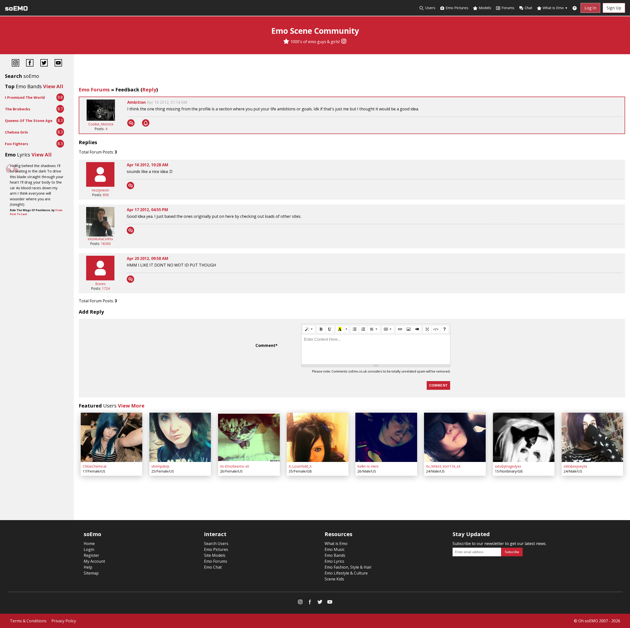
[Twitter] (44, 63)
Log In (590, 8)
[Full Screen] (427, 329)
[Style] (309, 329)
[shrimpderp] (180, 437)
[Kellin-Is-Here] (386, 437)
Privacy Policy (63, 621)
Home (89, 543)
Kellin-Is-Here (367, 466)
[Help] (444, 329)
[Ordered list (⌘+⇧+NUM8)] (363, 329)
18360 (106, 243)
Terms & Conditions (28, 621)
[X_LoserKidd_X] (317, 437)
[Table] (387, 329)
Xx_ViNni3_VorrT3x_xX (443, 466)
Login (89, 549)
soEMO (16, 8)
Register (91, 555)
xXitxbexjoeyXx (575, 466)
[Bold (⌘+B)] (321, 329)
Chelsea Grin (16, 132)
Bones (100, 283)
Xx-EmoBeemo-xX (234, 466)
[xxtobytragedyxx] (523, 437)
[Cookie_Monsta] (101, 119)
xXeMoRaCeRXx (100, 239)
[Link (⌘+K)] (399, 329)
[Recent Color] (339, 329)
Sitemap (91, 573)
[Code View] (435, 329)
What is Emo (555, 7)
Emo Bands (335, 555)
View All (53, 86)
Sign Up (614, 8)
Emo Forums (94, 89)
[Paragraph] (373, 329)
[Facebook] (29, 63)
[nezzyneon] (100, 185)
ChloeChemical (94, 466)
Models (484, 7)
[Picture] (408, 329)
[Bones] (100, 279)
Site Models (214, 555)
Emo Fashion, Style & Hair (348, 567)
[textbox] (375, 349)
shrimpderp (160, 466)
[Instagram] (344, 41)
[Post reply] (131, 123)
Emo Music (335, 549)
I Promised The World (25, 97)
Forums (508, 7)
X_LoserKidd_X (300, 466)
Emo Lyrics (334, 561)
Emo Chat (213, 567)
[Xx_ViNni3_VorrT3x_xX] (455, 437)
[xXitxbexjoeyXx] (592, 437)
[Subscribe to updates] (145, 123)
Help (88, 567)
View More (131, 405)
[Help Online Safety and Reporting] (574, 7)
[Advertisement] (352, 71)
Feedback (127, 89)
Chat (528, 7)
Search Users (216, 543)
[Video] (417, 329)
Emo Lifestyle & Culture (346, 573)
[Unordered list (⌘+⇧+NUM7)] (354, 329)
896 (106, 194)
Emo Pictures (456, 7)
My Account (94, 561)
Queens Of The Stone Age (28, 120)
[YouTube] (58, 63)
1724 (106, 288)
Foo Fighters (16, 143)
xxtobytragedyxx (508, 466)
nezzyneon (100, 190)
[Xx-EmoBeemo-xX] (249, 437)
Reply (149, 89)
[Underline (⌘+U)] (329, 329)
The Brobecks (17, 108)
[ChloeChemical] (111, 437)
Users (429, 7)
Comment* (266, 345)
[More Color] (346, 329)
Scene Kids (334, 579)
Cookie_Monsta (100, 124)
